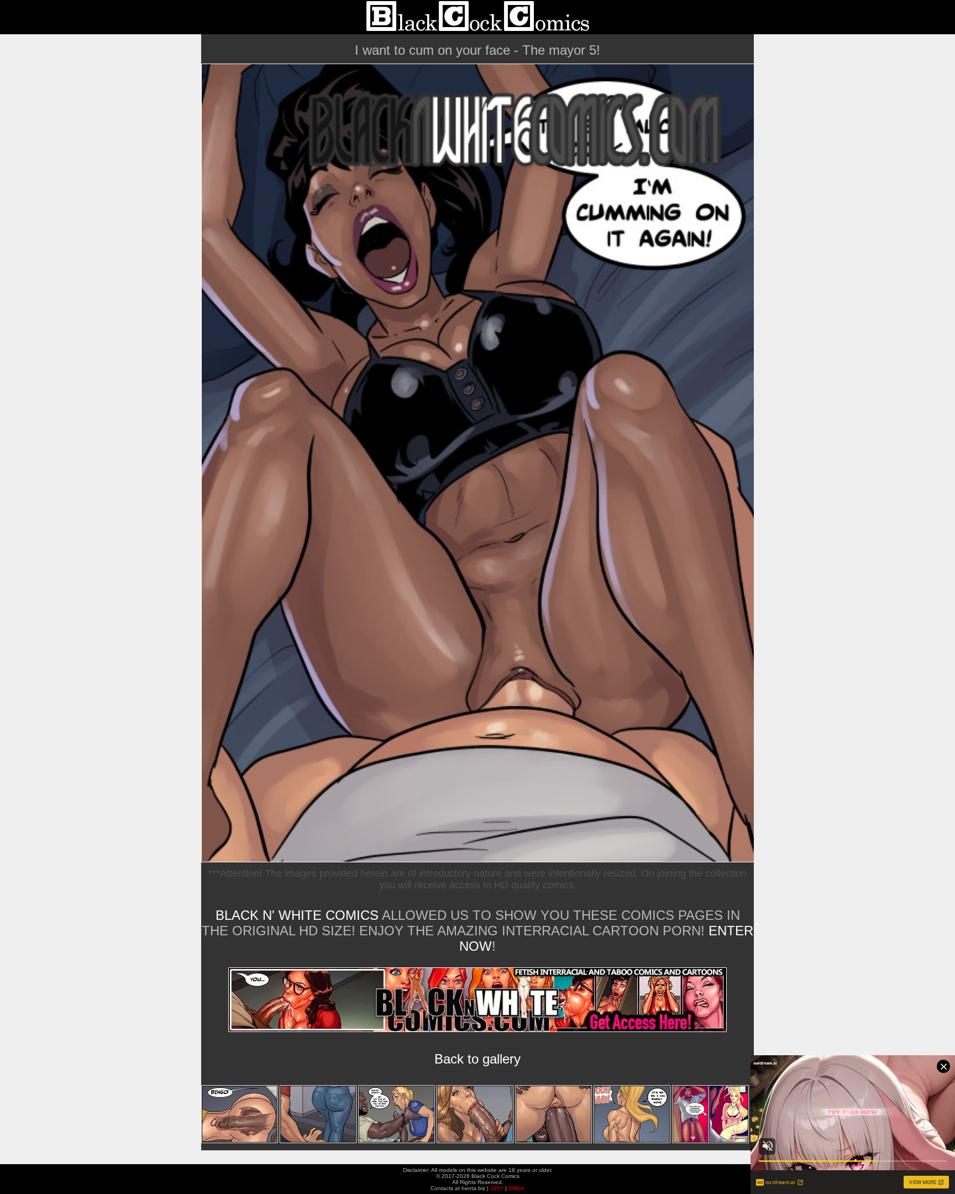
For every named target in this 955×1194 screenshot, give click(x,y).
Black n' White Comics (297, 915)
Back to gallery (477, 1058)
